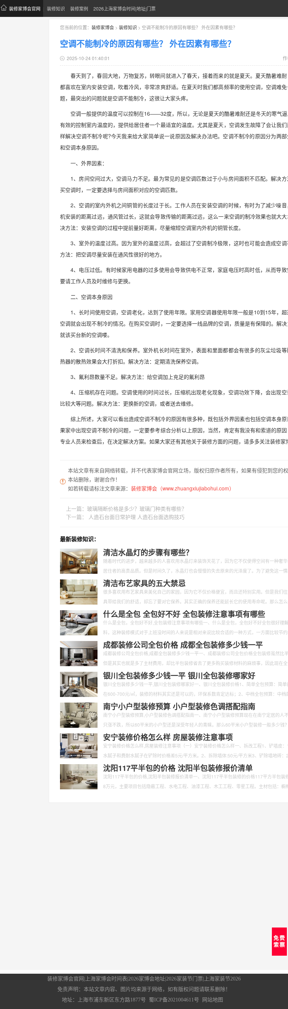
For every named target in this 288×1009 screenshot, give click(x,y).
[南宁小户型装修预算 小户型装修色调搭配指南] (79, 714)
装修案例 (79, 8)
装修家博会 (103, 27)
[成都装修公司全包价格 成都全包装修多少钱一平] (79, 652)
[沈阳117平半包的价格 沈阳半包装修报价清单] (79, 776)
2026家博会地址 (146, 979)
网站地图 (212, 1000)
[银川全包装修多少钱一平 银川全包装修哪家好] (79, 683)
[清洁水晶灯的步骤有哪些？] (79, 560)
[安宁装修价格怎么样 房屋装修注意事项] (79, 745)
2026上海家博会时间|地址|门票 (124, 8)
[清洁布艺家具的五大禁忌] (79, 591)
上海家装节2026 (222, 979)
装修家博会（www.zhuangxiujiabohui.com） (182, 488)
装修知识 (56, 8)
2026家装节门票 (184, 979)
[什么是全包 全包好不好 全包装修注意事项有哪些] (79, 622)
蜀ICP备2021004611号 (174, 1000)
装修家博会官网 (24, 8)
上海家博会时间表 (106, 979)
